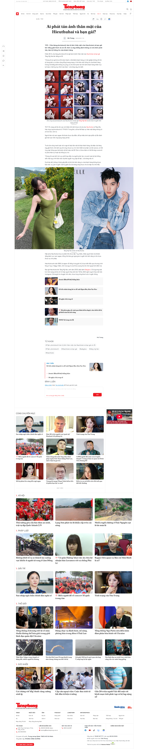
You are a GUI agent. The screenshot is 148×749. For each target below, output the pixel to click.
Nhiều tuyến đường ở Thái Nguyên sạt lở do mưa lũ (113, 524)
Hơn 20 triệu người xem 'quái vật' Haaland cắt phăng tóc (58, 435)
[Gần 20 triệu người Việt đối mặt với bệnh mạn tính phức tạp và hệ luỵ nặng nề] (113, 678)
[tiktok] (95, 730)
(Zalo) (51, 728)
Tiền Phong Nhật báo (64, 1)
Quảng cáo (108, 1)
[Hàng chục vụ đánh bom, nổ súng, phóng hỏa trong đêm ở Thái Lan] (74, 617)
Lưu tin (3, 56)
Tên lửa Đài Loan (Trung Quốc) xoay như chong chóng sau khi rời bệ (59, 658)
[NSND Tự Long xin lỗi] (51, 321)
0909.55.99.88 (45, 728)
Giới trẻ (61, 14)
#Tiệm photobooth (52, 349)
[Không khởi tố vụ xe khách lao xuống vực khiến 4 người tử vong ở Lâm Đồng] (34, 544)
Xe (88, 14)
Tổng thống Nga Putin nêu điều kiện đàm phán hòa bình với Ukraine (112, 632)
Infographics (85, 712)
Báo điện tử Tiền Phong (74, 7)
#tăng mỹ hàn (94, 349)
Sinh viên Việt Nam (79, 1)
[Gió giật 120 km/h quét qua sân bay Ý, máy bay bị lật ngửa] (88, 647)
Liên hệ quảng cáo (45, 726)
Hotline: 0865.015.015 (49, 1)
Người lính (82, 14)
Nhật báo (32, 712)
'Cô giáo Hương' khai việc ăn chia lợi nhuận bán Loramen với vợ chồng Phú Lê (74, 560)
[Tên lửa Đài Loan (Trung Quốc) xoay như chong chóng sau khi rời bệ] (59, 647)
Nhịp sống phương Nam (35, 721)
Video (125, 14)
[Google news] (104, 730)
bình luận (105, 19)
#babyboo (83, 349)
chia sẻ (93, 19)
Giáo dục (105, 14)
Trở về (3, 65)
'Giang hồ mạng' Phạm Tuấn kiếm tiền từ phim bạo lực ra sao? (59, 482)
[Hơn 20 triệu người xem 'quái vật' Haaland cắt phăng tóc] (60, 424)
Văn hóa (93, 14)
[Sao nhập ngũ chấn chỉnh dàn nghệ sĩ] (29, 424)
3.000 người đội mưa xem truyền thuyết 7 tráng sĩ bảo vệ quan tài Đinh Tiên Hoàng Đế (90, 459)
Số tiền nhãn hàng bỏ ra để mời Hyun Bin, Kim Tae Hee (78, 289)
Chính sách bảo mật (117, 726)
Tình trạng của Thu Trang (85, 434)
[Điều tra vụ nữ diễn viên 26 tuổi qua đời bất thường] (90, 471)
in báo (101, 19)
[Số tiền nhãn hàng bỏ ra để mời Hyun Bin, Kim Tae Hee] (51, 291)
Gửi (97, 394)
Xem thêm (130, 13)
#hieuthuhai (50, 353)
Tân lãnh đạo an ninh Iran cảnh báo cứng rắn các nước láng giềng (118, 658)
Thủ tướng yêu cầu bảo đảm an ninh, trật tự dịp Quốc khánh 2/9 (33, 524)
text (97, 19)
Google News (109, 19)
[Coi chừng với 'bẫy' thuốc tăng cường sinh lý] (34, 678)
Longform (71, 712)
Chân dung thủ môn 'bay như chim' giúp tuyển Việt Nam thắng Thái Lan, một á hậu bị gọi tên (59, 459)
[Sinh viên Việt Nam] (119, 707)
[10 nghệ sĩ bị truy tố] (51, 301)
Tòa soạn (100, 1)
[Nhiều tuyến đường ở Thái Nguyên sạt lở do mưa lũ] (113, 509)
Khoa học (112, 14)
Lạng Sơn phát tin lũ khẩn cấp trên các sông (73, 524)
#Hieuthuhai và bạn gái (69, 349)
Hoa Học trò (91, 1)
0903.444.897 (68, 728)
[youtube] (131, 1)
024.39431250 (22, 732)
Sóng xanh (35, 14)
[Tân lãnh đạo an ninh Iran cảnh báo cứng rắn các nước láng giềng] (118, 647)
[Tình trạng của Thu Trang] (90, 424)
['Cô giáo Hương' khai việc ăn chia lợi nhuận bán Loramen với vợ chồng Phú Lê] (74, 544)
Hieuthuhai (89, 127)
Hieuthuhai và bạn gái (93, 54)
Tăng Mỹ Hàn (83, 121)
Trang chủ (17, 13)
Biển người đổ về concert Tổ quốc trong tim (29, 458)
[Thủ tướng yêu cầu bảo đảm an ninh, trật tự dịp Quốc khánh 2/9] (34, 509)
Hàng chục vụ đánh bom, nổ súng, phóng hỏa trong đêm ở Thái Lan (71, 632)
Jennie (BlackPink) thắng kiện (69, 279)
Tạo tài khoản (59, 385)
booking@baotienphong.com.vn (49, 730)
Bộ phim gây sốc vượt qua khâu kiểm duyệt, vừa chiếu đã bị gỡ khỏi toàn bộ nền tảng (80, 311)
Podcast (58, 712)
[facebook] (128, 1)
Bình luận (3, 60)
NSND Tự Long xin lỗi (66, 320)
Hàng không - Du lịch (111, 718)
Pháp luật (68, 14)
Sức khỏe (48, 14)
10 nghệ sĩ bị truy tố (66, 299)
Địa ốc (42, 14)
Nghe (3, 46)
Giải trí (99, 14)
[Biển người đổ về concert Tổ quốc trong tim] (29, 447)
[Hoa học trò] (130, 707)
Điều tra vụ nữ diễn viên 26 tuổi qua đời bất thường (89, 482)
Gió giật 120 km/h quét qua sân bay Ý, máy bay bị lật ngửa (88, 658)
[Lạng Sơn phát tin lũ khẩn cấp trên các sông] (74, 509)
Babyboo (88, 269)
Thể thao (75, 14)
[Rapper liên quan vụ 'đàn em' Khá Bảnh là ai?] (113, 544)
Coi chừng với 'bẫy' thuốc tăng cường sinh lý (33, 692)
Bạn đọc (95, 718)
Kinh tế (28, 14)
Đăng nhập (48, 385)
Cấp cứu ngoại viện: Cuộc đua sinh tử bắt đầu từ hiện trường (72, 692)
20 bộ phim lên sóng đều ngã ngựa (28, 481)
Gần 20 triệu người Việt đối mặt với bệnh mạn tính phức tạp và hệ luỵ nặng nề (113, 694)
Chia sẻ (3, 51)
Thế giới (55, 14)
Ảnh (43, 712)
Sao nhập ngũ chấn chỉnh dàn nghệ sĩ (29, 434)
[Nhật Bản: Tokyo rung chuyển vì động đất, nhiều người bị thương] (29, 647)
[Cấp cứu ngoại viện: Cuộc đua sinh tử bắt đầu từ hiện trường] (74, 678)
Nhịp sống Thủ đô (21, 721)
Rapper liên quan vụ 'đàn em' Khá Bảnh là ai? (113, 559)
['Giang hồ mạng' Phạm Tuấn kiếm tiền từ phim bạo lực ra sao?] (60, 471)
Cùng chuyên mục (25, 413)
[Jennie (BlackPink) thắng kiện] (51, 281)
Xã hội (22, 14)
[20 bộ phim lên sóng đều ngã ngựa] (29, 471)
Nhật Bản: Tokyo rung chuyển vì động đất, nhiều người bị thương (27, 658)
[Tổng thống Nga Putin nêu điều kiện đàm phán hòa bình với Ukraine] (113, 617)
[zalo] (99, 730)
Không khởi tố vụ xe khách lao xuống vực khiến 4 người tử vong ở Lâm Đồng (34, 559)
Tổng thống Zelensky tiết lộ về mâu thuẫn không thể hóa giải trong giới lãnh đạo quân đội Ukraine (33, 633)
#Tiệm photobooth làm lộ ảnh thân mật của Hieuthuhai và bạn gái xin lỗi (70, 345)
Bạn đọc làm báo (26, 744)
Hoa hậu (119, 14)
